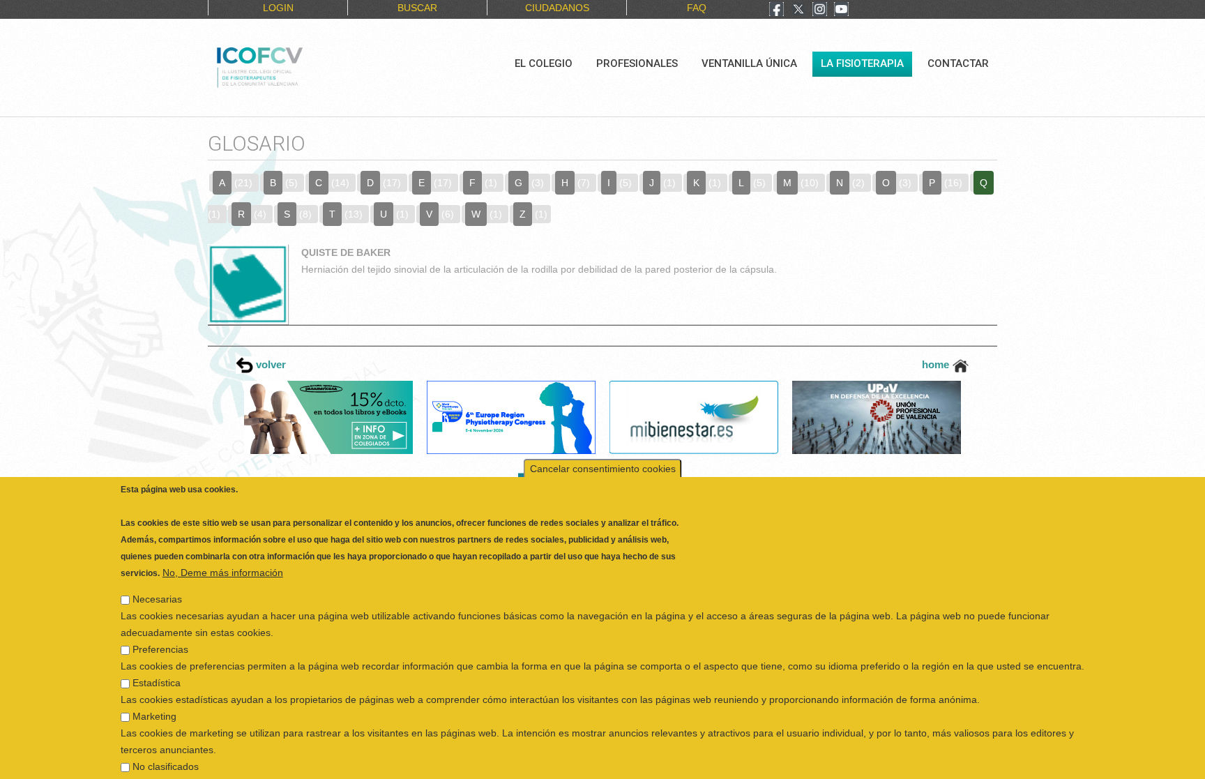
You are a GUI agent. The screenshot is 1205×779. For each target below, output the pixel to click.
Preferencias (160, 629)
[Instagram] (819, 10)
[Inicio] (306, 65)
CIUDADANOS (557, 7)
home (937, 364)
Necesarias (157, 578)
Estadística (156, 662)
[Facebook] (776, 10)
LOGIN (278, 7)
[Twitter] (798, 10)
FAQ (696, 7)
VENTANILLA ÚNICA (749, 63)
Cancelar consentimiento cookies (603, 448)
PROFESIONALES (637, 63)
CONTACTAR (958, 63)
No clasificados (165, 746)
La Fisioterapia (862, 63)
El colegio (544, 63)
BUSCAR (417, 7)
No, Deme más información (222, 552)
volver (269, 364)
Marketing (154, 696)
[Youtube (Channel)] (841, 10)
